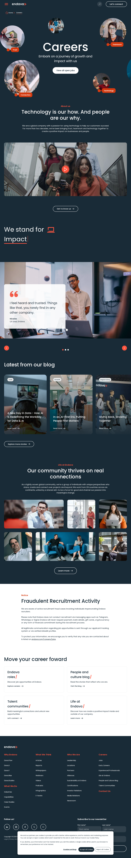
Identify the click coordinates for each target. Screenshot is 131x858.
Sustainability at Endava (76, 780)
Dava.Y (7, 770)
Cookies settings (69, 849)
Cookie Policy (94, 838)
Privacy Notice (14, 839)
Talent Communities (107, 785)
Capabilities (9, 797)
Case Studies (9, 802)
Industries (8, 792)
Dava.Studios (9, 780)
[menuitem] (18, 760)
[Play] (65, 169)
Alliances (70, 775)
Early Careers (104, 765)
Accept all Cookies (86, 849)
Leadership (71, 760)
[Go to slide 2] (65, 350)
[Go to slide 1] (63, 350)
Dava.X (7, 765)
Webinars (39, 775)
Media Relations (73, 795)
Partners (70, 770)
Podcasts (39, 785)
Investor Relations (74, 790)
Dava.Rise (8, 775)
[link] (7, 827)
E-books (39, 795)
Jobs (101, 760)
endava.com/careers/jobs (44, 639)
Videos (38, 780)
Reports (39, 765)
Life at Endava (104, 775)
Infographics (41, 790)
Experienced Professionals (109, 770)
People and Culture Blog (108, 780)
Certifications (72, 785)
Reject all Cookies (103, 849)
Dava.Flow (8, 760)
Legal (6, 839)
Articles (39, 760)
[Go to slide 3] (68, 350)
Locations (71, 765)
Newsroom (71, 800)
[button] (6, 4)
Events (7, 807)
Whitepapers (41, 770)
